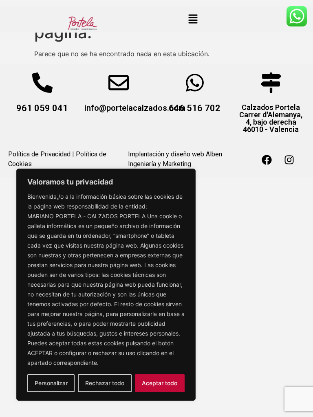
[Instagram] (289, 159)
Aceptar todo (159, 383)
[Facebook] (266, 159)
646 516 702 (194, 108)
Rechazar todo (104, 383)
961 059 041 (42, 108)
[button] (193, 19)
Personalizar (51, 383)
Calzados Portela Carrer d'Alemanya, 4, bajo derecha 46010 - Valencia (270, 118)
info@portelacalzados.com (134, 108)
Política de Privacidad (39, 154)
